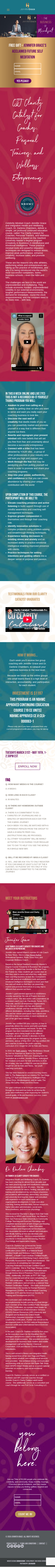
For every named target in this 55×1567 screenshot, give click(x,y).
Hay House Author (33, 955)
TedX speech (21, 1051)
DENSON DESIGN (20, 1561)
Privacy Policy (12, 1543)
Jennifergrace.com (20, 1097)
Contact (42, 1543)
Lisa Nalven (31, 1564)
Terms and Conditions (28, 1543)
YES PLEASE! (23, 81)
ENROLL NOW (27, 766)
